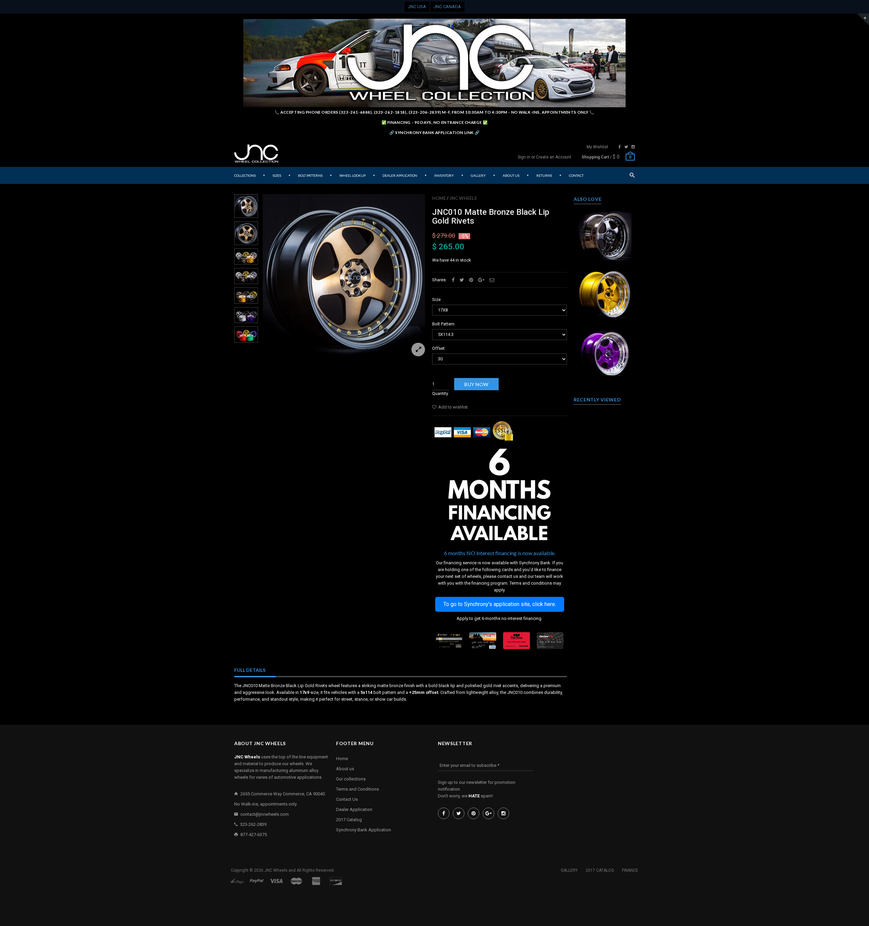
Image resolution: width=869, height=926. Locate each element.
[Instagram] (633, 147)
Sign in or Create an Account (544, 157)
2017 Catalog (349, 819)
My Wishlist (597, 147)
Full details (249, 670)
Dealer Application (354, 809)
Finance (630, 870)
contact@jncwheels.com (264, 814)
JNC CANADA (447, 6)
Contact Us (347, 799)
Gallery (569, 870)
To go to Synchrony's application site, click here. (499, 604)
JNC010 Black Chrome (604, 234)
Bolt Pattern (443, 323)
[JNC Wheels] (256, 154)
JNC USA (417, 6)
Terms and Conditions (357, 789)
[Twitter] (626, 147)
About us (345, 768)
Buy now (476, 384)
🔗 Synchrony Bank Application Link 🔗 (434, 132)
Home (439, 198)
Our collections (351, 778)
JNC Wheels (463, 198)
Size (436, 299)
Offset (438, 348)
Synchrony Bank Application (363, 829)
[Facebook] (619, 147)
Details (606, 257)
